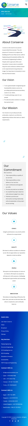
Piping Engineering (6, 344)
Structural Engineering (7, 347)
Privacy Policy (5, 331)
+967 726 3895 (11, 394)
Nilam (2, 324)
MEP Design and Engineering (9, 362)
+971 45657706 (10, 378)
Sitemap (3, 334)
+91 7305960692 (11, 385)
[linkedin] (15, 421)
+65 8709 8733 (13, 398)
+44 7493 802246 (17, 404)
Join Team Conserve (6, 321)
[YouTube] (18, 421)
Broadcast (4, 328)
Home (2, 13)
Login (26, 0)
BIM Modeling (5, 353)
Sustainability (4, 359)
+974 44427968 (11, 375)
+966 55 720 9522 (16, 407)
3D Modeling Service (6, 350)
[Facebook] (9, 421)
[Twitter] (12, 421)
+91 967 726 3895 (13, 382)
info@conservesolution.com (10, 372)
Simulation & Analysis (7, 356)
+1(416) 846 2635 (13, 401)
